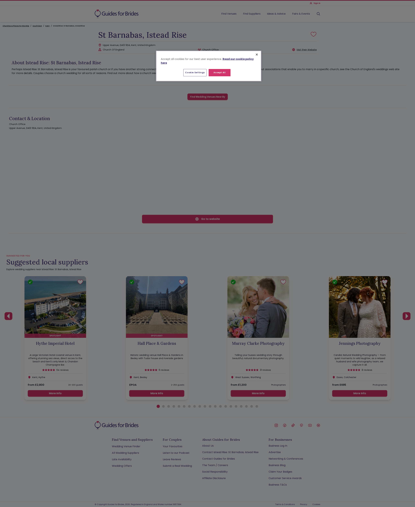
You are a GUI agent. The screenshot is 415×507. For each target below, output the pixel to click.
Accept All (219, 72)
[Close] (256, 54)
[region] (208, 66)
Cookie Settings (195, 72)
